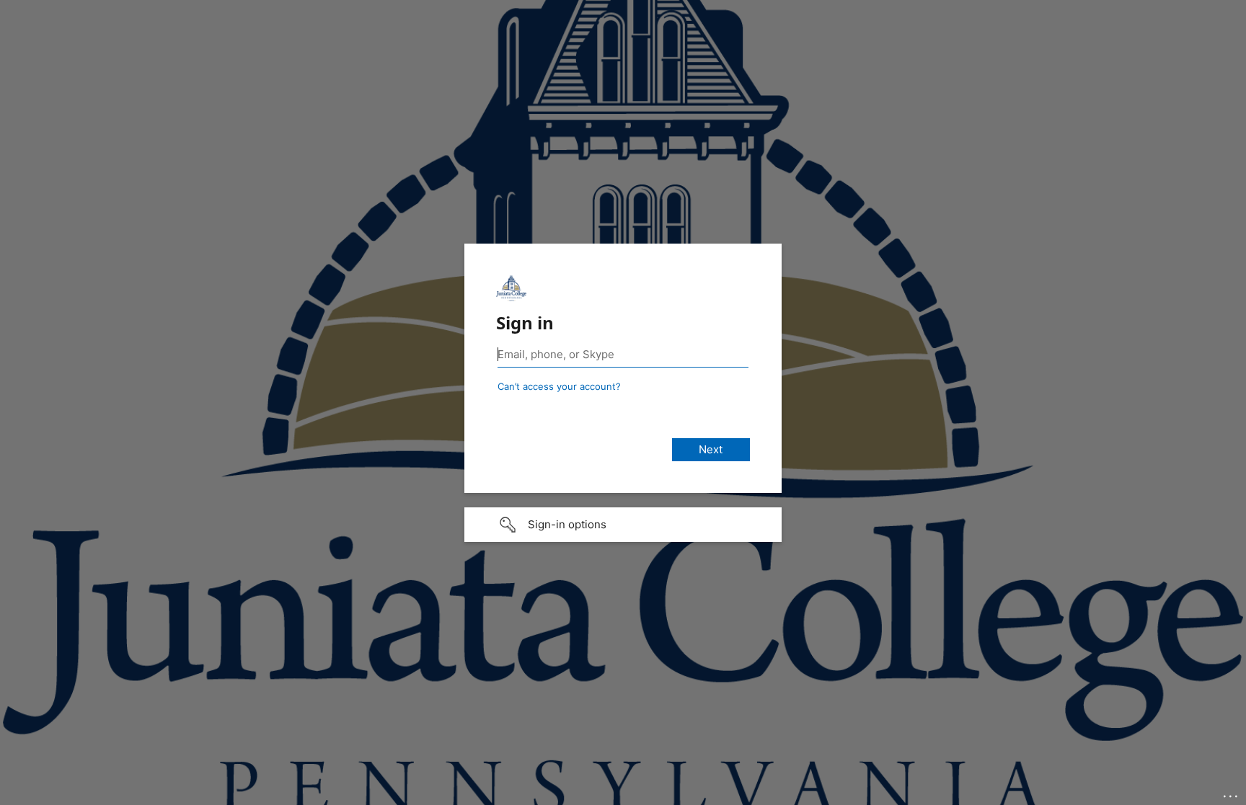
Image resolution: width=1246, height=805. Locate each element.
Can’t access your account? (559, 386)
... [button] (1231, 793)
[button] (623, 524)
